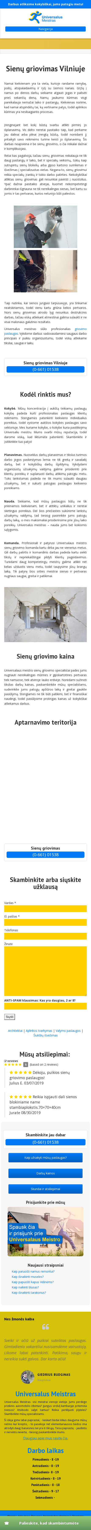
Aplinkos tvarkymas (39, 1031)
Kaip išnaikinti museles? (28, 1277)
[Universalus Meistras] (45, 17)
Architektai (15, 1031)
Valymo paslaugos (68, 1031)
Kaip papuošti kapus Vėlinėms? (33, 1282)
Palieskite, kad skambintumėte (49, 1523)
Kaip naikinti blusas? (25, 1287)
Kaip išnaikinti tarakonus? (29, 1293)
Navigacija (46, 29)
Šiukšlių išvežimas (45, 1035)
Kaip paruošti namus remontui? (33, 1271)
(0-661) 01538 (46, 369)
